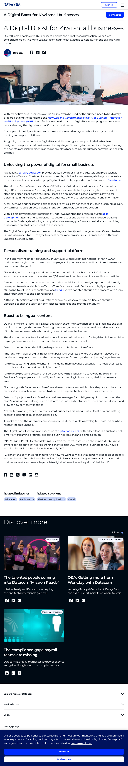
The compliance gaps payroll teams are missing (30, 652)
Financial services (52, 612)
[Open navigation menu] (122, 5)
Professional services (110, 539)
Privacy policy (11, 726)
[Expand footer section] (122, 694)
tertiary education (30, 172)
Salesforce (114, 180)
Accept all (64, 751)
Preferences (64, 759)
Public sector (27, 499)
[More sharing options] (44, 52)
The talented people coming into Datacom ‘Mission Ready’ (31, 580)
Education (10, 499)
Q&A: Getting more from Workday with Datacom (90, 580)
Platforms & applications (51, 499)
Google (59, 290)
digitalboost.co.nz (68, 431)
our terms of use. (81, 743)
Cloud (71, 499)
